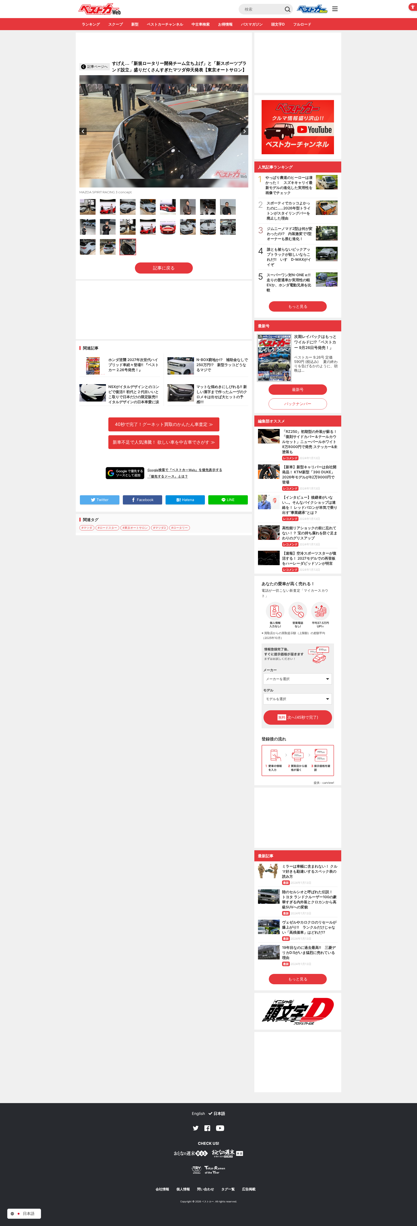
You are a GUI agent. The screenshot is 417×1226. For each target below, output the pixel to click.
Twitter (196, 1128)
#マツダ (87, 527)
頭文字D (278, 24)
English (198, 1113)
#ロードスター (107, 527)
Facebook (207, 1128)
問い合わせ (205, 1189)
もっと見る (297, 306)
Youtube (220, 1128)
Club (312, 9)
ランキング (91, 24)
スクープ (115, 24)
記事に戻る (164, 267)
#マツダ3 (159, 527)
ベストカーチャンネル (165, 24)
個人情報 (183, 1189)
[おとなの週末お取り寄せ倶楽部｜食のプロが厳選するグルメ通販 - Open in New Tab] (191, 1154)
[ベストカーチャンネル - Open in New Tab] (298, 127)
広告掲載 (249, 1189)
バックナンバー (297, 403)
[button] (83, 131)
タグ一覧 (228, 1189)
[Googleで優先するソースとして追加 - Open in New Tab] (125, 473)
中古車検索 (201, 24)
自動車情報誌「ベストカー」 (99, 9)
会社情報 (162, 1189)
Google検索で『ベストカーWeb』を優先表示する (184, 469)
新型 (135, 24)
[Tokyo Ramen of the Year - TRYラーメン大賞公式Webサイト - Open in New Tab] (208, 1171)
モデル (268, 690)
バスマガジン (252, 24)
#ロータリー (179, 527)
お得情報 (225, 24)
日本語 (219, 1113)
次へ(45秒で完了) (298, 717)
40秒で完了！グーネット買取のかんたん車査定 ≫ (164, 424)
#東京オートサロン (135, 527)
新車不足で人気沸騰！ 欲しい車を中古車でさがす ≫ (164, 442)
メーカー (270, 670)
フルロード (302, 24)
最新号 (298, 389)
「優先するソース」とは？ (167, 476)
